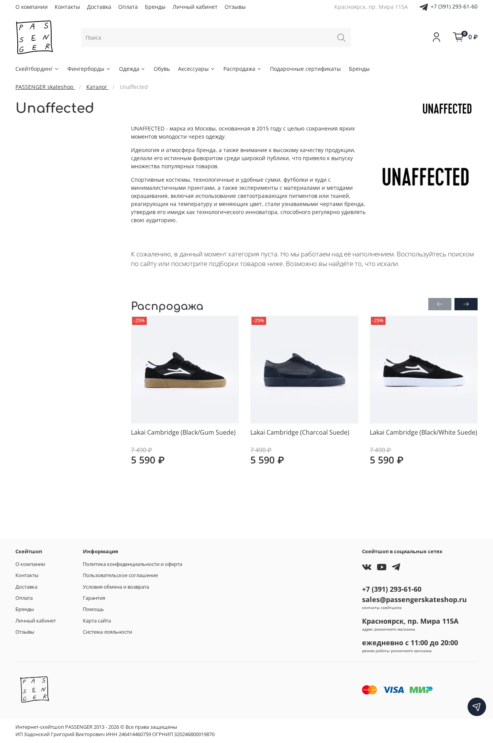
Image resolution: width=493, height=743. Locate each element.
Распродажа (239, 68)
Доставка (99, 6)
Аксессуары (193, 68)
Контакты (67, 6)
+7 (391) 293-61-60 (454, 6)
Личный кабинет (195, 6)
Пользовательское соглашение (120, 575)
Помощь (93, 609)
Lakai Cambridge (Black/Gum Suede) (183, 432)
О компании (31, 6)
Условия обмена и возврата (116, 587)
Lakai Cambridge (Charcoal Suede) (299, 432)
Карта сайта (97, 620)
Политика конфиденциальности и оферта (132, 564)
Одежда (129, 68)
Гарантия (94, 598)
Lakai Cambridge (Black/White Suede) (423, 432)
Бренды (155, 6)
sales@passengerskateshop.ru (414, 599)
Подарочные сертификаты (305, 68)
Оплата (128, 6)
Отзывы (235, 6)
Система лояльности (107, 632)
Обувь (162, 68)
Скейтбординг (34, 68)
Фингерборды (85, 68)
